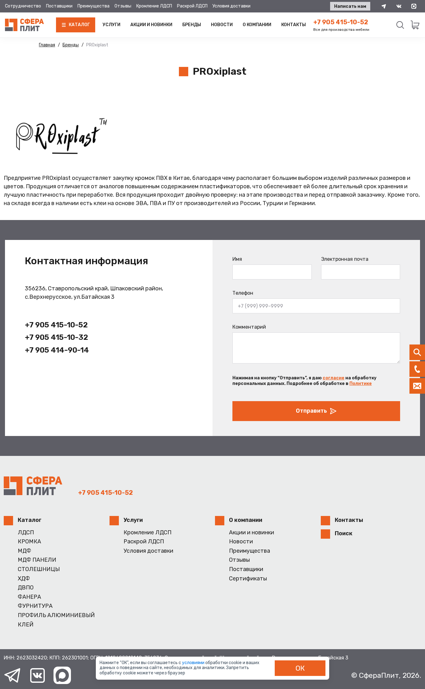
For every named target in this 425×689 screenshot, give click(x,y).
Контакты (293, 24)
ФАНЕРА (29, 597)
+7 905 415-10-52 (340, 22)
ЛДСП (26, 532)
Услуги (111, 24)
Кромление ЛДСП (154, 6)
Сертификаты (248, 578)
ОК (300, 668)
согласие (333, 378)
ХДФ (24, 578)
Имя (237, 259)
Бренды (191, 24)
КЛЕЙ (26, 624)
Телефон (242, 293)
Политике (360, 383)
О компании (257, 24)
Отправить (311, 410)
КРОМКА (29, 541)
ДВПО (26, 587)
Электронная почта (344, 259)
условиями (193, 662)
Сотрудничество (23, 6)
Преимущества (93, 6)
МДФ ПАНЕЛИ (37, 560)
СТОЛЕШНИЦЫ (39, 569)
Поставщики (59, 6)
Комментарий (249, 327)
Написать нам (350, 6)
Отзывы (122, 6)
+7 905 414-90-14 (57, 350)
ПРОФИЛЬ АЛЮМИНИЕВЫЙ (56, 615)
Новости (222, 24)
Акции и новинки (151, 24)
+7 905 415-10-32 (56, 337)
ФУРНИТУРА (35, 606)
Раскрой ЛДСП (192, 6)
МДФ (24, 551)
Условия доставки (231, 6)
